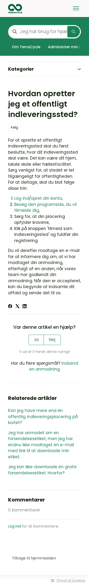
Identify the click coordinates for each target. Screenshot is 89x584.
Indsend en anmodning (53, 366)
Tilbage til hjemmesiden (34, 558)
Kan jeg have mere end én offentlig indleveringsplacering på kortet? (43, 416)
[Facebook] (10, 307)
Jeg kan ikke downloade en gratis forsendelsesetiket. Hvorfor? (42, 470)
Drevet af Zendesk (71, 580)
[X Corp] (17, 307)
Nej (52, 339)
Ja (36, 339)
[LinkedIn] (25, 307)
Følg (14, 127)
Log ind (21, 198)
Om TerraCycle (26, 47)
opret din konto (46, 198)
